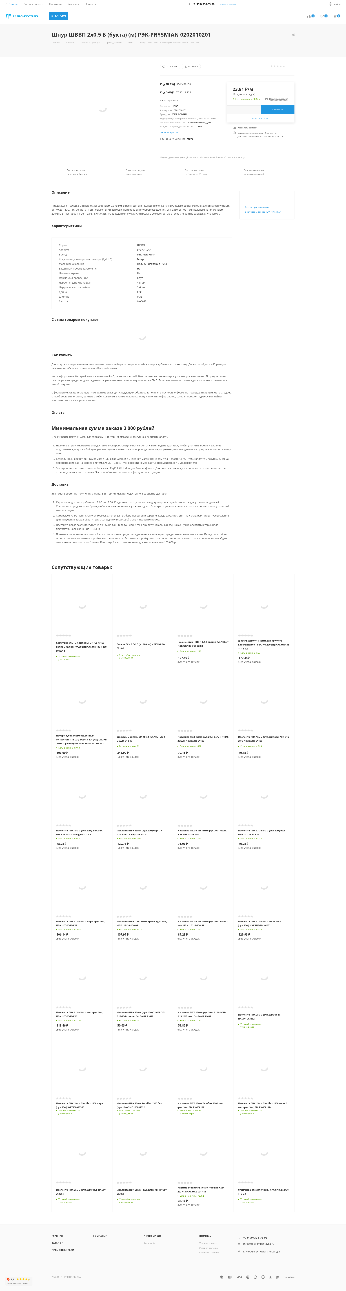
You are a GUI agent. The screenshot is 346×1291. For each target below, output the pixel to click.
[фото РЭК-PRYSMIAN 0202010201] (103, 108)
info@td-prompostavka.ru (258, 1243)
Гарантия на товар (209, 1252)
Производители (63, 1250)
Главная (57, 1235)
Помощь (205, 1235)
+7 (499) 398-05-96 (255, 1237)
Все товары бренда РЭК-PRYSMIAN (263, 211)
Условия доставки (208, 1247)
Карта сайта (149, 1243)
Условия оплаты (207, 1243)
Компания (100, 1235)
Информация (152, 1235)
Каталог (57, 1243)
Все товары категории (257, 207)
